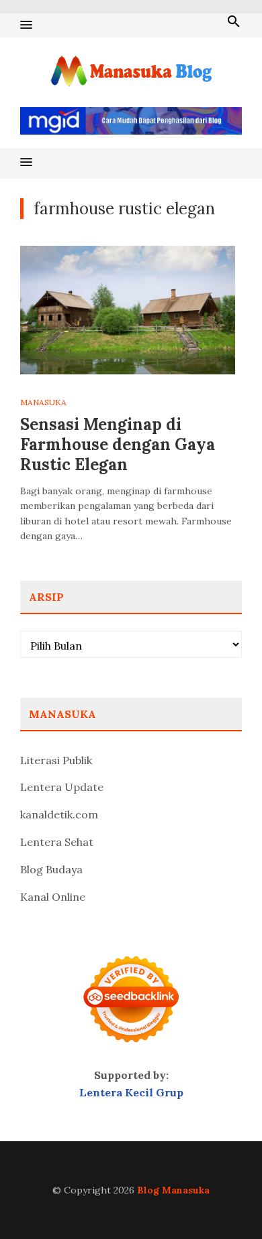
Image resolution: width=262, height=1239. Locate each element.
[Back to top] (224, 1201)
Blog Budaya (51, 869)
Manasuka (43, 402)
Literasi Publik (56, 760)
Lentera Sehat (56, 842)
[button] (26, 25)
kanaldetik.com (59, 814)
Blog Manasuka (173, 1190)
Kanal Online (52, 896)
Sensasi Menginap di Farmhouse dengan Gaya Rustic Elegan (117, 444)
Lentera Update (61, 787)
